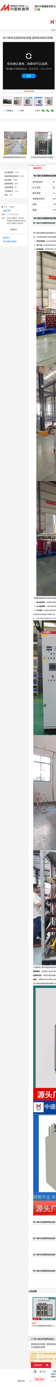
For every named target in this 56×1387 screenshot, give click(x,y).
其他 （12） (9, 195)
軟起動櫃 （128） (11, 180)
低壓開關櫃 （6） (11, 187)
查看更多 (13, 229)
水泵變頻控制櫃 (38, 1347)
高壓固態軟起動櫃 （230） (14, 176)
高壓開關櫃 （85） (11, 183)
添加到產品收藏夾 (10, 241)
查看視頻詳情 (29, 91)
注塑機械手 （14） (11, 191)
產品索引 (6, 238)
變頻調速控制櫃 (38, 1344)
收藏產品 (9, 110)
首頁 (53, 30)
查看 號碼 (6, 210)
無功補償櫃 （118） (12, 172)
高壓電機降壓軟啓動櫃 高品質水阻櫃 (17, 157)
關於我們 (21, 1381)
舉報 (22, 110)
